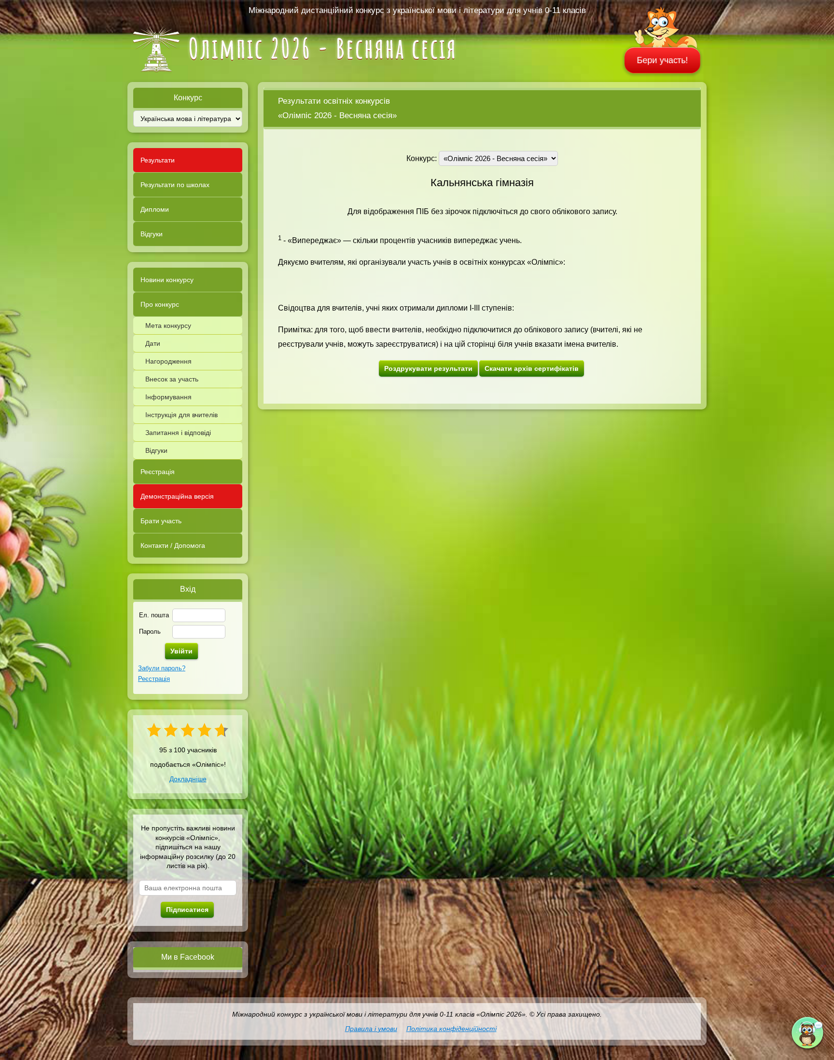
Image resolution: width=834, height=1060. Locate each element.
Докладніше (188, 779)
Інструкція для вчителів (181, 415)
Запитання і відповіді (178, 432)
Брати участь (160, 521)
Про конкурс (159, 304)
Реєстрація (157, 472)
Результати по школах (174, 185)
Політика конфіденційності (451, 1029)
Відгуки (151, 234)
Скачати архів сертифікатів (532, 368)
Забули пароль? (161, 668)
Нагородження (168, 361)
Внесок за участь (171, 379)
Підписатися (187, 909)
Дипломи (154, 209)
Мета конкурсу (168, 325)
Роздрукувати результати (428, 368)
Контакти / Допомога (172, 545)
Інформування (168, 397)
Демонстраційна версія (177, 496)
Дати (152, 343)
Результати (157, 160)
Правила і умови (371, 1029)
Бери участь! (662, 60)
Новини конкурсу (167, 280)
